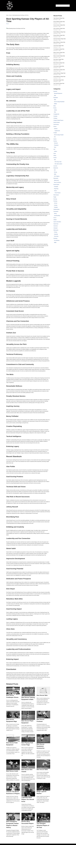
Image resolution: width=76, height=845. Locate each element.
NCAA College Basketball (59, 101)
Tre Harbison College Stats (59, 49)
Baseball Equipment (58, 93)
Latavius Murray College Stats (59, 73)
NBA (55, 99)
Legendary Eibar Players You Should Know (27, 799)
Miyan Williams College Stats (59, 42)
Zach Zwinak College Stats (59, 83)
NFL (55, 136)
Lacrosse (55, 165)
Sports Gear (56, 223)
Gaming (55, 141)
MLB (55, 95)
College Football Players (58, 120)
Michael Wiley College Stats (59, 35)
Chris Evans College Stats (59, 66)
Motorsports (56, 178)
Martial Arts (56, 167)
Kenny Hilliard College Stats (59, 21)
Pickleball (56, 186)
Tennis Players (57, 192)
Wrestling (55, 238)
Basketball (56, 97)
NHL (55, 159)
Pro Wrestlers (56, 240)
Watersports (56, 230)
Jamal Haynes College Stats (59, 69)
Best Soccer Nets (42, 695)
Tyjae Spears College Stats (59, 18)
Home (7, 15)
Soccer (10, 15)
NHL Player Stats (58, 161)
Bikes (55, 105)
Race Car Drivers (57, 182)
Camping (55, 116)
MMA (55, 174)
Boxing (55, 172)
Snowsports (56, 211)
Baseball (55, 91)
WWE (55, 242)
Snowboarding (57, 215)
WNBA (55, 103)
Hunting (55, 205)
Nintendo (56, 143)
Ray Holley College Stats (58, 59)
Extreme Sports (57, 122)
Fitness (55, 126)
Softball (55, 219)
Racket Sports (56, 184)
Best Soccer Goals (12, 771)
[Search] (68, 6)
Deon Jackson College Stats (59, 28)
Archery (55, 203)
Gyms (55, 153)
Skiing (55, 213)
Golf (54, 149)
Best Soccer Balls (42, 769)
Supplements (57, 130)
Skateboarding (56, 209)
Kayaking (56, 234)
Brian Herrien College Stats (59, 62)
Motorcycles (56, 180)
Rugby (55, 196)
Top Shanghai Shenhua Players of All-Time (43, 825)
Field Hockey (56, 124)
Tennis (55, 190)
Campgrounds (56, 114)
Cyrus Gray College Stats (59, 45)
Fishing (55, 232)
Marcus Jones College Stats (59, 52)
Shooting (55, 201)
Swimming (56, 236)
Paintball (56, 207)
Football (55, 132)
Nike (55, 112)
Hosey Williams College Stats (59, 76)
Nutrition (55, 128)
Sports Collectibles (57, 221)
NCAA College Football (58, 134)
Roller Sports (56, 194)
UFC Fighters (56, 176)
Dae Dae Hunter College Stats (60, 38)
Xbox (55, 147)
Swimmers (56, 225)
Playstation (56, 145)
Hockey (55, 157)
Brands (55, 107)
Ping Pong (56, 188)
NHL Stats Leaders (58, 163)
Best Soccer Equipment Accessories (40, 746)
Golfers (55, 151)
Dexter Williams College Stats (59, 31)
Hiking (55, 155)
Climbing (55, 118)
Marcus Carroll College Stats (59, 55)
